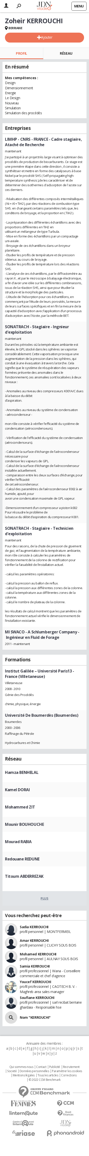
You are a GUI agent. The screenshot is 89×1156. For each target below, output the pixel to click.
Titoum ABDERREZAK (24, 876)
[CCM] (65, 1103)
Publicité (54, 1067)
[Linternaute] (23, 1113)
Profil (21, 53)
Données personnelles (34, 1071)
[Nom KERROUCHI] (11, 1017)
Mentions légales (24, 1075)
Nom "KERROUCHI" (35, 1017)
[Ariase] (23, 1133)
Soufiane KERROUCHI (37, 997)
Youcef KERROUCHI (35, 981)
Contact (41, 1067)
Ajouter (46, 37)
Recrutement (71, 1067)
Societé (12, 1071)
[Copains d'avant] (23, 1123)
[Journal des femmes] (23, 1103)
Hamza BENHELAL (21, 772)
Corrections (68, 1075)
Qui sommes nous (21, 1067)
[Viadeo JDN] (65, 1123)
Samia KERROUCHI (35, 966)
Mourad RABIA (18, 841)
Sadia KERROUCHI (34, 927)
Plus (44, 898)
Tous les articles (48, 1075)
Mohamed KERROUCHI (38, 954)
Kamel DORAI (17, 789)
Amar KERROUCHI (34, 940)
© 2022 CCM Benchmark (45, 1080)
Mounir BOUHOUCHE (24, 824)
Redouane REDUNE (22, 859)
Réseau (66, 53)
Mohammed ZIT (20, 807)
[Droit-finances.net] (65, 1113)
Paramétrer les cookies (67, 1071)
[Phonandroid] (65, 1133)
